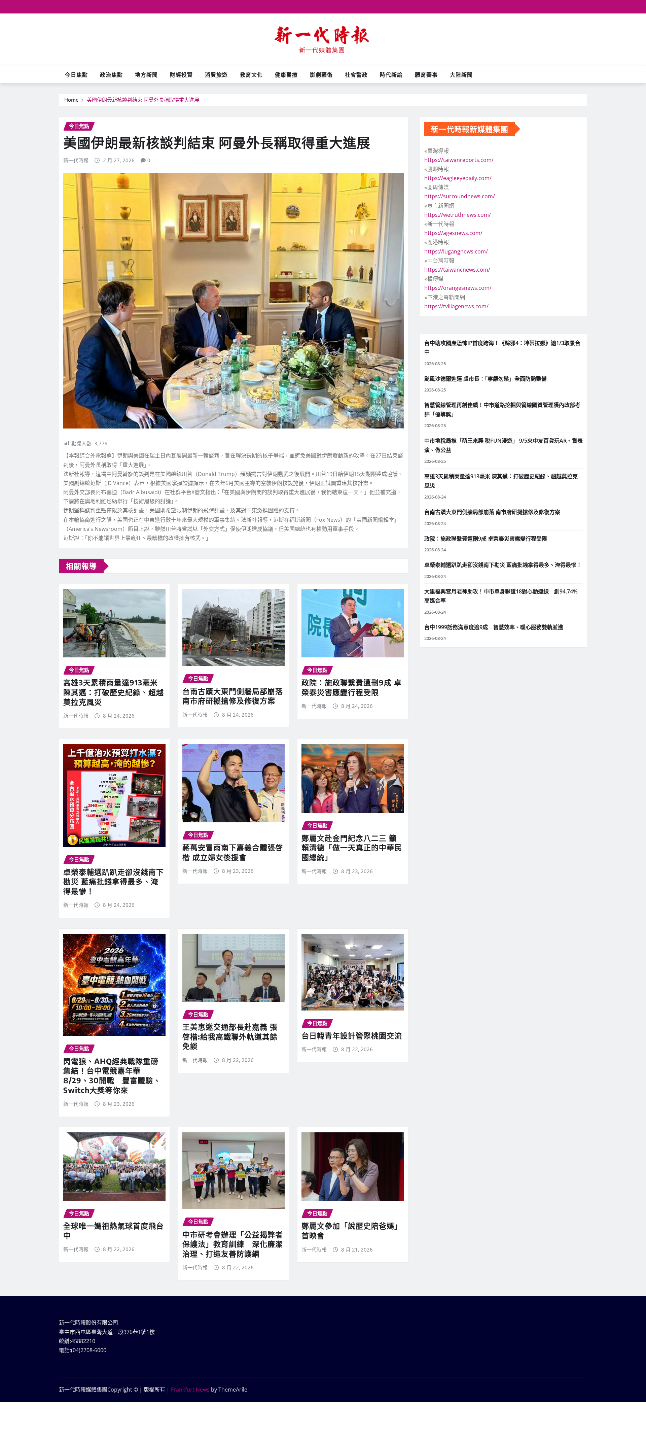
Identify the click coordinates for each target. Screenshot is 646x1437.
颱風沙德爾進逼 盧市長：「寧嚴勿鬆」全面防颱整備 (485, 378)
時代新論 (391, 74)
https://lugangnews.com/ (456, 251)
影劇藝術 (321, 74)
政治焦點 (111, 74)
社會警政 (356, 74)
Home (71, 99)
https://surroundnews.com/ (459, 196)
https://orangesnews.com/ (458, 288)
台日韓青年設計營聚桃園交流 (351, 1035)
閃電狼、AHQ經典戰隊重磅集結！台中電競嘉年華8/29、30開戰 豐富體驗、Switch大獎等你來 (112, 1075)
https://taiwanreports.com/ (459, 160)
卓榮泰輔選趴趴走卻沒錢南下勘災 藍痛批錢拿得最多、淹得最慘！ (113, 881)
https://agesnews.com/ (453, 233)
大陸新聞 (461, 74)
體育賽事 (426, 74)
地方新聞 (146, 74)
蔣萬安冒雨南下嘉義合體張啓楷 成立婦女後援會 (232, 852)
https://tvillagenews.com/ (456, 306)
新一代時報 (75, 160)
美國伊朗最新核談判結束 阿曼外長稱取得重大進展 (143, 99)
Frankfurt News (190, 1389)
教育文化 (251, 74)
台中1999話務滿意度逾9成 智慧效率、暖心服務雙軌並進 (493, 627)
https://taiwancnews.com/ (457, 269)
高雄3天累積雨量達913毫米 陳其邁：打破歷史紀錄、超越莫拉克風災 (113, 692)
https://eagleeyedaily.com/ (458, 178)
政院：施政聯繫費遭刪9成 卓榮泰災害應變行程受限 (351, 687)
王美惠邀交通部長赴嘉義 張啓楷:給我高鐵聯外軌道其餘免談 (230, 1036)
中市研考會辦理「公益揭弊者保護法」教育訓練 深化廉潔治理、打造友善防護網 (232, 1244)
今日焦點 (76, 74)
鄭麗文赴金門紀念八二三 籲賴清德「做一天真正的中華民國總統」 (351, 847)
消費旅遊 (216, 74)
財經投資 (181, 74)
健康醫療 (286, 74)
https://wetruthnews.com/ (457, 214)
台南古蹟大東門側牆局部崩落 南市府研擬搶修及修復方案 (232, 696)
